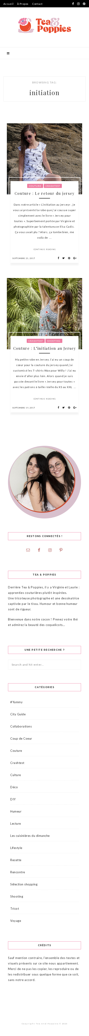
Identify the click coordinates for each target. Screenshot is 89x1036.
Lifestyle (16, 848)
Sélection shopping (23, 884)
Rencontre (17, 872)
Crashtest (53, 186)
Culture (15, 775)
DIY (13, 799)
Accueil (8, 3)
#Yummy (16, 702)
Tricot (14, 908)
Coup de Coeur (21, 738)
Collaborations (21, 726)
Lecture (15, 823)
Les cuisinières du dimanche (30, 836)
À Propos (23, 3)
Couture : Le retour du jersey (45, 193)
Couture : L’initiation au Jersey (44, 348)
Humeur (15, 811)
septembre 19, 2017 (23, 408)
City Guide (18, 714)
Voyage (15, 921)
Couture (35, 186)
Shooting (53, 340)
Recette (15, 860)
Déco (14, 787)
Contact (37, 3)
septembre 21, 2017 (23, 258)
